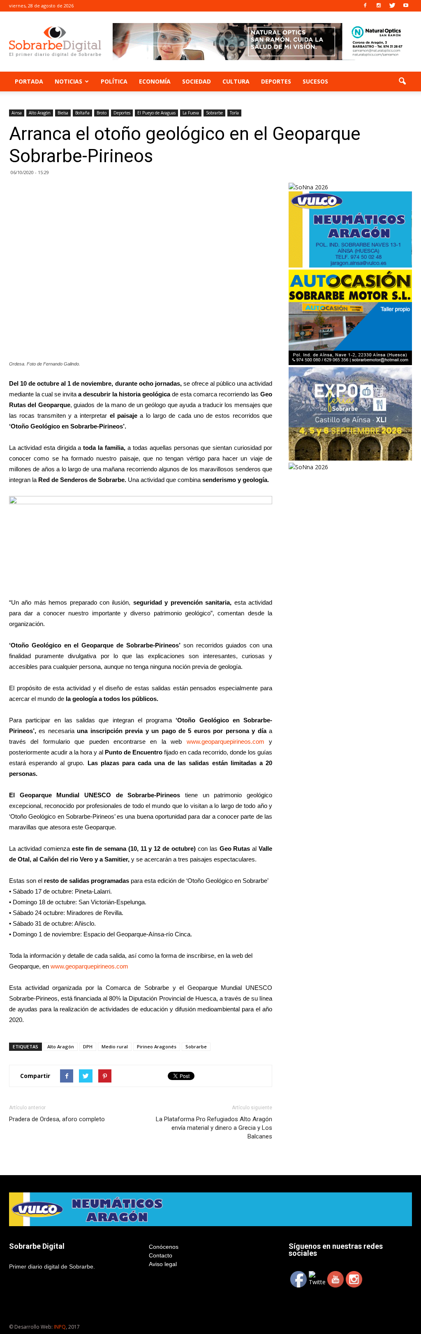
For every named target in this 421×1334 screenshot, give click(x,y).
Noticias (68, 81)
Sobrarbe (214, 113)
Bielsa (63, 113)
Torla (234, 113)
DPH (88, 1046)
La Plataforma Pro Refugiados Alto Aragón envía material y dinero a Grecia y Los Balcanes (214, 1127)
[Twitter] (392, 6)
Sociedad (196, 81)
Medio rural (115, 1046)
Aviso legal (163, 1264)
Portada (29, 81)
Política (114, 81)
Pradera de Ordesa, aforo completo (57, 1119)
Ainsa (17, 113)
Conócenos (163, 1246)
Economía (155, 81)
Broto (101, 113)
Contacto (160, 1255)
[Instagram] (378, 6)
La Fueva (191, 113)
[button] (402, 81)
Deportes (276, 81)
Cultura (236, 81)
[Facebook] (365, 6)
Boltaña (82, 113)
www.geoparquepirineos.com (228, 741)
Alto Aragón (40, 113)
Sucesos (315, 81)
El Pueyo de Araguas (156, 113)
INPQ (60, 1326)
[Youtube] (406, 6)
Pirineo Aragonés (156, 1046)
